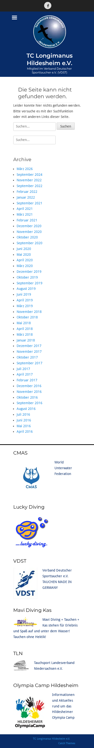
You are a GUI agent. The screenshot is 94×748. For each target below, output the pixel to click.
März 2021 (25, 214)
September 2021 (29, 203)
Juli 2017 (23, 369)
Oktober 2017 (27, 357)
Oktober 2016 (27, 397)
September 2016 (29, 403)
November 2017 (29, 351)
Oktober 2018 (27, 317)
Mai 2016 (24, 426)
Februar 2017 (27, 380)
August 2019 (26, 289)
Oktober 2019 (27, 277)
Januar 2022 (26, 197)
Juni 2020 (24, 249)
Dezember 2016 (29, 386)
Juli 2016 (23, 414)
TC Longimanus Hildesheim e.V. (51, 738)
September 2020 (29, 243)
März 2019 (25, 306)
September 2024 (29, 174)
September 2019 (29, 283)
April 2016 (25, 431)
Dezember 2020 (29, 226)
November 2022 (29, 180)
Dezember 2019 (29, 272)
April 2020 (25, 260)
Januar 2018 (26, 340)
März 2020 (25, 266)
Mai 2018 (24, 323)
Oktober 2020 (27, 237)
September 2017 (29, 363)
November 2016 (29, 392)
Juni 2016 (24, 420)
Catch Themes (66, 743)
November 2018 (29, 312)
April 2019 (25, 300)
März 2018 (25, 334)
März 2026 (25, 169)
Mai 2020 (24, 254)
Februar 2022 (27, 192)
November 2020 (29, 232)
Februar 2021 (27, 220)
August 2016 (26, 409)
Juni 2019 (24, 294)
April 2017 (25, 374)
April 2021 (25, 209)
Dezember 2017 (29, 346)
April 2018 (25, 329)
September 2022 (29, 186)
